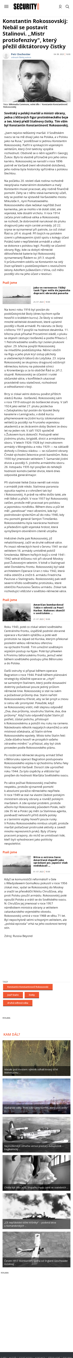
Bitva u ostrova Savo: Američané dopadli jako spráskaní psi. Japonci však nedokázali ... (50, 861)
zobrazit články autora (21, 57)
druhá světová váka (17, 1002)
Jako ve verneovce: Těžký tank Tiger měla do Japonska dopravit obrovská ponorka (51, 290)
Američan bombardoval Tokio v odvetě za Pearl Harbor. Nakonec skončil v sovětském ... (49, 609)
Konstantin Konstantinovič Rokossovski (27, 986)
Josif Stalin (13, 994)
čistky (32, 994)
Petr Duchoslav (20, 54)
